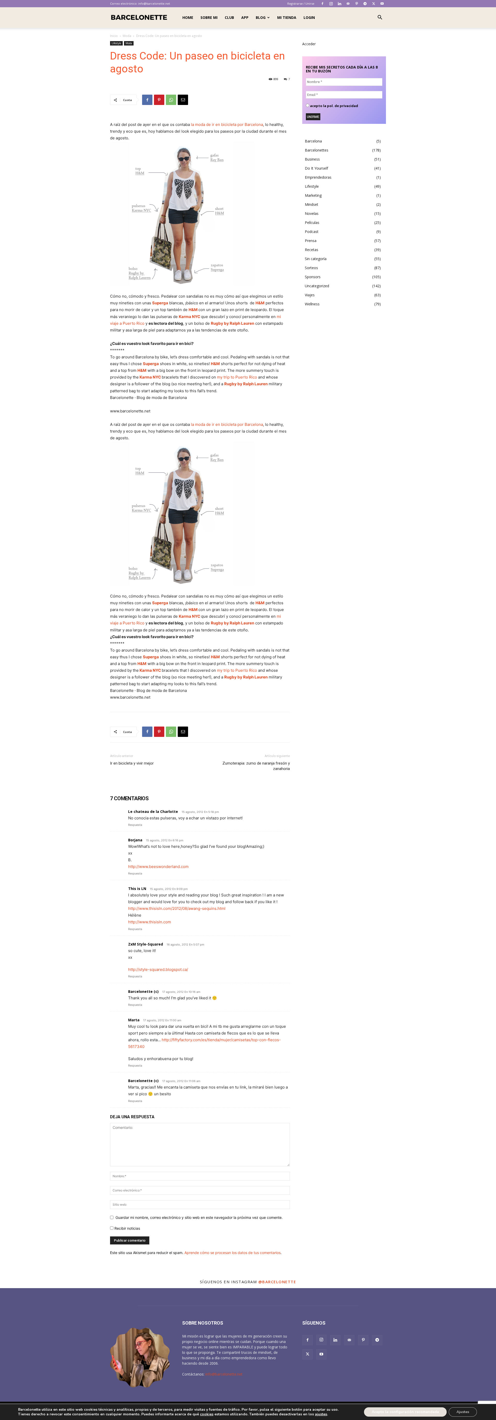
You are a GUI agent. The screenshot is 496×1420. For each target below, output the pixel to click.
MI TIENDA (286, 17)
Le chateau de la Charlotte (153, 811)
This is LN (137, 888)
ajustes (321, 1414)
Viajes (310, 294)
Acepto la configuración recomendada (405, 1411)
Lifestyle (116, 43)
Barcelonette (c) (143, 991)
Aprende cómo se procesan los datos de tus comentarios (232, 1252)
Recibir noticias (126, 1228)
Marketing (313, 195)
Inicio (114, 36)
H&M (260, 302)
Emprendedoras (318, 177)
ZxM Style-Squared (145, 944)
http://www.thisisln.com (149, 921)
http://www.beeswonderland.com (158, 866)
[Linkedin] (339, 3)
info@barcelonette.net (154, 3)
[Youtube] (382, 3)
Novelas (312, 213)
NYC (157, 377)
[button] (380, 18)
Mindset (311, 204)
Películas (312, 222)
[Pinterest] (356, 3)
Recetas (311, 249)
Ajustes (462, 1411)
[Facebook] (322, 3)
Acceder (309, 43)
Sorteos (311, 267)
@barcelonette (277, 1281)
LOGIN (309, 17)
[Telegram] (365, 3)
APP (245, 17)
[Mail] (348, 3)
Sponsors (313, 276)
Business (312, 159)
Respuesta (135, 825)
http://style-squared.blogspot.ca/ (158, 969)
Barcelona (313, 141)
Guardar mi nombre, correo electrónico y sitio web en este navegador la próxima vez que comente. (199, 1217)
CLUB (229, 17)
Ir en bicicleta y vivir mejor (132, 763)
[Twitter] (373, 3)
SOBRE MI (209, 17)
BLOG (261, 17)
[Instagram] (331, 3)
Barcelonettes (316, 150)
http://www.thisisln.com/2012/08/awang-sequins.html (177, 908)
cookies (206, 1414)
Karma (146, 377)
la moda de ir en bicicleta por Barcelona (227, 124)
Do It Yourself (316, 168)
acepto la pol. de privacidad (333, 106)
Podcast (312, 231)
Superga (160, 302)
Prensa (310, 240)
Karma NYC (189, 316)
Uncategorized (317, 285)
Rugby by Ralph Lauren (232, 323)
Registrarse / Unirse (300, 3)
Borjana (135, 839)
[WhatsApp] (171, 100)
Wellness (312, 303)
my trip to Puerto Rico (237, 377)
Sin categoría (316, 258)
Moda (127, 36)
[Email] (183, 100)
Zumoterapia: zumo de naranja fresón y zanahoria (256, 766)
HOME (187, 17)
